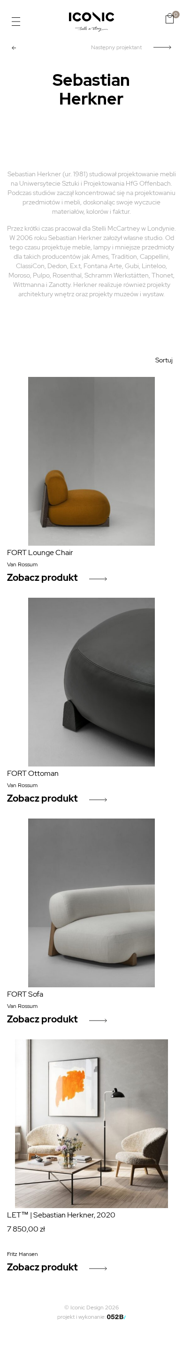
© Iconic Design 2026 (91, 1307)
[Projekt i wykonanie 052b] (116, 1317)
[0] (170, 18)
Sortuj (164, 360)
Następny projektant (116, 47)
